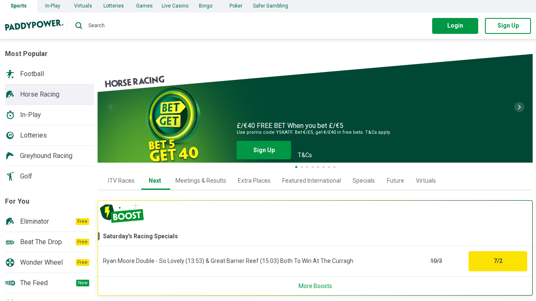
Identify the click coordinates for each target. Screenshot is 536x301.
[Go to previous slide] (111, 107)
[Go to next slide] (519, 107)
